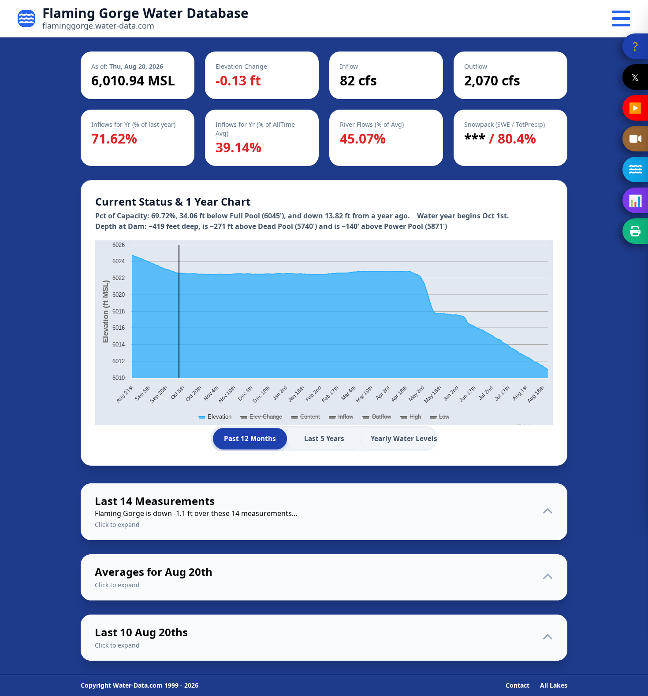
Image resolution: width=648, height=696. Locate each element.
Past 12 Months (250, 438)
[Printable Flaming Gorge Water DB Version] (635, 231)
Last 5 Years (324, 438)
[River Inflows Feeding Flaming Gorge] (635, 169)
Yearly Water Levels (403, 438)
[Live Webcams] (635, 138)
